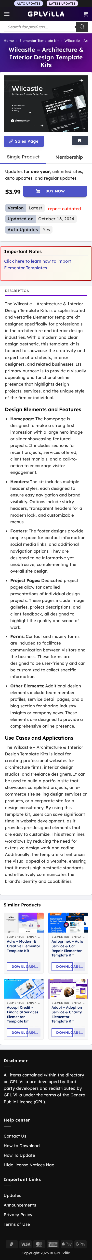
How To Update (19, 1155)
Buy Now (55, 191)
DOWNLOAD (20, 966)
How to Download (22, 1145)
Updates (12, 1195)
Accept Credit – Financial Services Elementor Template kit (22, 1014)
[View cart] (85, 14)
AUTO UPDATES (28, 3)
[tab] (23, 157)
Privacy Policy (18, 1214)
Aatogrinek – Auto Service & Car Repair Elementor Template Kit (67, 948)
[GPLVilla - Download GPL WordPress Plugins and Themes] (46, 14)
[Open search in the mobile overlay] (46, 27)
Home (9, 40)
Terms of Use (17, 1224)
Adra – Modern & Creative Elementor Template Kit (23, 946)
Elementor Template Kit (39, 40)
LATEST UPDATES (62, 3)
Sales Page (26, 141)
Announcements (20, 1205)
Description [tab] (17, 291)
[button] (7, 14)
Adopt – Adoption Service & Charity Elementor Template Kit (67, 1014)
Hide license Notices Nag (29, 1164)
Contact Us (15, 1136)
